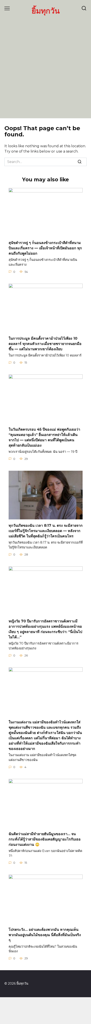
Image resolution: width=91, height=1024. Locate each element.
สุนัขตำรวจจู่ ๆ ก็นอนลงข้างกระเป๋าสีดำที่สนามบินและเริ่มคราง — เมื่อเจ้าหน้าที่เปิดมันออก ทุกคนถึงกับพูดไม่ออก (45, 248)
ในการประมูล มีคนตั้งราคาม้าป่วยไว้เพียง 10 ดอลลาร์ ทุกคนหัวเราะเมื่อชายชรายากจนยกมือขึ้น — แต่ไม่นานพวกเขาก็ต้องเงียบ (45, 343)
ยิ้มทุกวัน (46, 10)
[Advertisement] (45, 66)
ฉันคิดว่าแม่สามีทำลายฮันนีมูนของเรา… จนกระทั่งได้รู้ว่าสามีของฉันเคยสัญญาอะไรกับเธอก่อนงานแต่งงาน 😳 (45, 839)
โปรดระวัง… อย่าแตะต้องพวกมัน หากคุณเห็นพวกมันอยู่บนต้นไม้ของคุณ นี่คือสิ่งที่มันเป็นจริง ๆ (45, 934)
